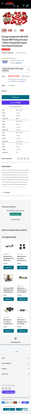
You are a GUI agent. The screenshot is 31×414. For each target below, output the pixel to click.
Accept (9, 409)
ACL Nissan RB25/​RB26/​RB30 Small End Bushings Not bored (8, 290)
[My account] (18, 6)
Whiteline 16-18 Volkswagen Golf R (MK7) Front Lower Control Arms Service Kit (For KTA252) (8, 259)
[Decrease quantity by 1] (10, 91)
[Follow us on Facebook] (3, 388)
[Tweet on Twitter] (25, 158)
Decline (22, 409)
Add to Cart (8, 267)
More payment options (15, 106)
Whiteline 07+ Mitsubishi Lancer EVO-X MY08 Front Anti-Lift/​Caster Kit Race (22, 322)
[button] (22, 6)
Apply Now (19, 63)
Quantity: (4, 91)
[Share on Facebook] (18, 158)
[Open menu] (2, 3)
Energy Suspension (7, 53)
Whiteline (6, 254)
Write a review (15, 214)
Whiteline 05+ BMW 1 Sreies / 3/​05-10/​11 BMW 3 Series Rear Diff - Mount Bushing (22, 290)
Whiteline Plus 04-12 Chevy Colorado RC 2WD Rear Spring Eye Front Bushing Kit (8, 322)
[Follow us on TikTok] (9, 388)
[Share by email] (28, 158)
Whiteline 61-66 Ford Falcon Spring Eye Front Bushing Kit (22, 259)
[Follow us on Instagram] (6, 388)
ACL (4, 286)
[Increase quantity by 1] (19, 91)
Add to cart (15, 97)
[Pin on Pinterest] (21, 158)
